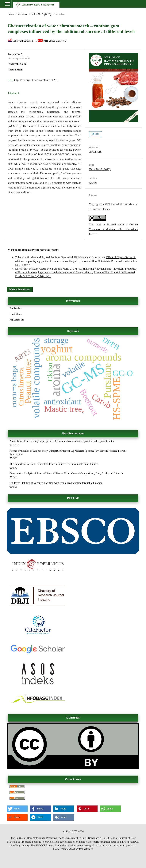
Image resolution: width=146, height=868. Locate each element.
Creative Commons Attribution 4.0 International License (113, 229)
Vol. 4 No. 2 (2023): (42, 14)
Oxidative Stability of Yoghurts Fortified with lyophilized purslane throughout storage (56, 483)
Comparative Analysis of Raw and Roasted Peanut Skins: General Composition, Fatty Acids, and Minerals (66, 473)
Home (11, 14)
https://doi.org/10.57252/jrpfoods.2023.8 (36, 80)
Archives (22, 14)
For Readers (16, 308)
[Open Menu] (7, 4)
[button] (17, 808)
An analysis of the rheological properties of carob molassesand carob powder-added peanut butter (62, 441)
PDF (96, 134)
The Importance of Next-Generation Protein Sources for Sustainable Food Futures (54, 464)
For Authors (15, 314)
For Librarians (17, 319)
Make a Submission (19, 289)
